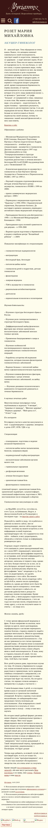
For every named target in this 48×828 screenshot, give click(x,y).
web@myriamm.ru (40, 816)
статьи (29, 772)
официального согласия (35, 789)
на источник (19, 792)
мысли (17, 775)
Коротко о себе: (10, 125)
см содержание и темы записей (20, 768)
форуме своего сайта (31, 516)
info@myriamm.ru (39, 22)
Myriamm (7, 782)
